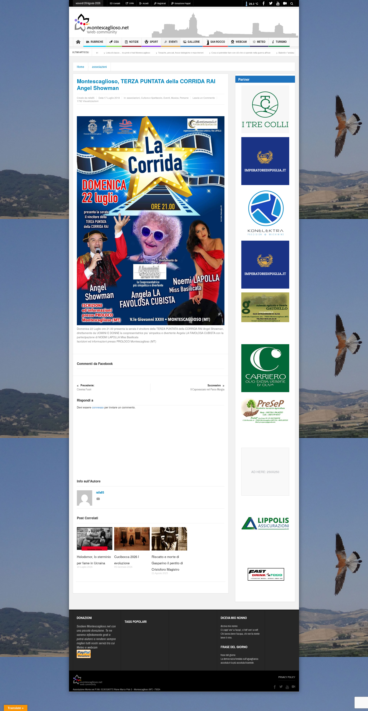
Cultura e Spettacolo (151, 97)
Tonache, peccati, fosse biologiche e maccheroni (110, 53)
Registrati (161, 3)
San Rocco (217, 42)
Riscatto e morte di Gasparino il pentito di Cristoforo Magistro (167, 563)
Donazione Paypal (183, 3)
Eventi (173, 42)
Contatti (116, 3)
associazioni (99, 67)
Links (131, 3)
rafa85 (100, 492)
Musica (175, 97)
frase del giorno (228, 655)
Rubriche (97, 42)
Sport (154, 42)
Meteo (261, 42)
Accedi (146, 3)
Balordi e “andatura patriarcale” (222, 53)
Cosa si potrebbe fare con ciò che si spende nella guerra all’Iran (170, 53)
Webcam (241, 42)
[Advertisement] (225, 36)
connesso (98, 407)
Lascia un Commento (204, 97)
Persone (184, 97)
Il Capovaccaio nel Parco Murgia (207, 387)
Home (80, 67)
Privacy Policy (286, 677)
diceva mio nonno (229, 626)
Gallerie (194, 42)
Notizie (134, 42)
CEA (116, 42)
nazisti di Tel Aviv (284, 53)
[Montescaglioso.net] (101, 23)
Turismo (281, 42)
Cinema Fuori (85, 387)
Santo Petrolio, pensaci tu (256, 53)
